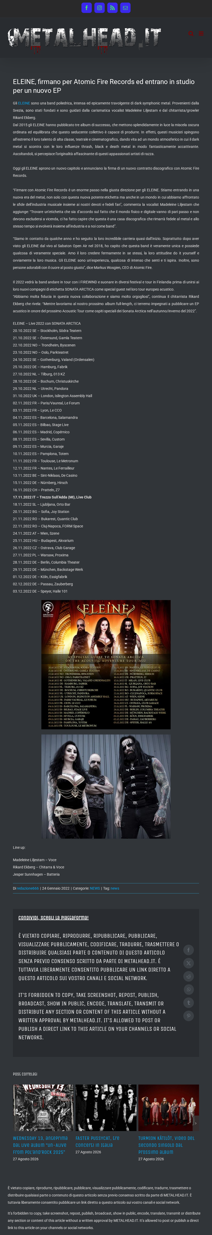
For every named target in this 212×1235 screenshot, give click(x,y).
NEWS (95, 888)
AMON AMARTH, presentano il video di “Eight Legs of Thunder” (105, 1145)
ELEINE (24, 103)
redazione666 (28, 888)
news (115, 888)
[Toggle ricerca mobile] (191, 33)
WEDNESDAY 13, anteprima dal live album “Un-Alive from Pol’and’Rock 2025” (165, 1145)
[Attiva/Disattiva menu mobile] (201, 33)
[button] (16, 1123)
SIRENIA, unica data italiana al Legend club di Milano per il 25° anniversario (43, 1145)
